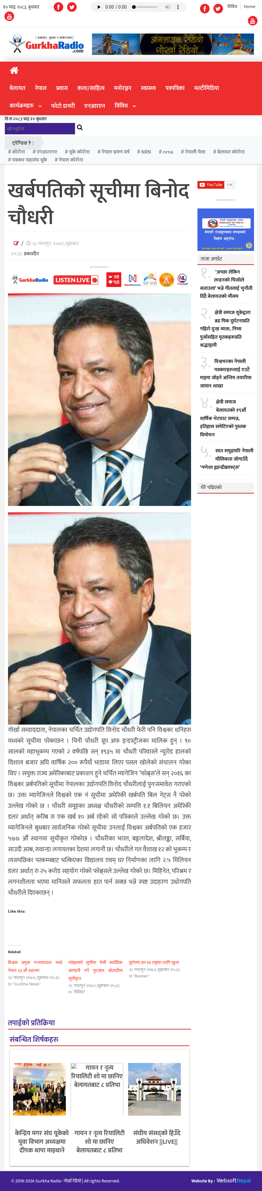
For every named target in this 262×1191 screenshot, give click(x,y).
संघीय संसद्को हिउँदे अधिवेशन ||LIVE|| (157, 1137)
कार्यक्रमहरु (22, 106)
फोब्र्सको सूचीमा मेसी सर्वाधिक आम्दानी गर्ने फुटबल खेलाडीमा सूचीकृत (95, 970)
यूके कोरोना (79, 152)
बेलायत (17, 88)
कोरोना (18, 152)
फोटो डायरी (63, 106)
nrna (168, 152)
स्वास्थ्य (148, 88)
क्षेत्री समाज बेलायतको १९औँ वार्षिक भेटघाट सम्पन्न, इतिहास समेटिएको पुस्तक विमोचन (223, 418)
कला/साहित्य (90, 88)
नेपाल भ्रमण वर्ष (115, 152)
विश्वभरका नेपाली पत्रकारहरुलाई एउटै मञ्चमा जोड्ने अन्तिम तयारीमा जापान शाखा (225, 374)
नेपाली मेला (195, 152)
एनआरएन (94, 106)
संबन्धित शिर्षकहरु (34, 1039)
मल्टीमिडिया (206, 88)
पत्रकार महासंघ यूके (29, 160)
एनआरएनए (47, 152)
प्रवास (62, 88)
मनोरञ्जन (122, 88)
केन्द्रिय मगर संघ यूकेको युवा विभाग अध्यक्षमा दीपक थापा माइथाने (42, 1142)
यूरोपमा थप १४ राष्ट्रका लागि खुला (154, 962)
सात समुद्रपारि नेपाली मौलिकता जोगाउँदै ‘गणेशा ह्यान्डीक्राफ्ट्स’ (226, 459)
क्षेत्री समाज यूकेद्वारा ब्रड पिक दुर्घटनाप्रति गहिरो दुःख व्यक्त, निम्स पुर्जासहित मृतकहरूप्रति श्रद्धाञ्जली (225, 329)
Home (249, 6)
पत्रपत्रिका (175, 88)
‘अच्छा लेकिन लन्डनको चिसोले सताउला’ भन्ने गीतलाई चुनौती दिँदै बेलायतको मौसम (226, 284)
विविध (232, 6)
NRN (146, 152)
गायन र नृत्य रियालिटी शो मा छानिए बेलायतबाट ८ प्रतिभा (99, 1142)
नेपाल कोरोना (71, 160)
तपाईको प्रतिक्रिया (31, 1023)
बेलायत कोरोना (231, 152)
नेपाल (41, 88)
